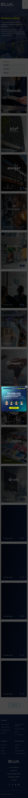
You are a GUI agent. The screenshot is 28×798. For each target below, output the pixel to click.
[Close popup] (26, 387)
